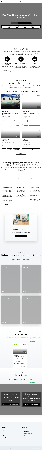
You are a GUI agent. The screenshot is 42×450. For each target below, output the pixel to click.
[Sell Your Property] (21, 59)
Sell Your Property (21, 63)
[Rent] (34, 59)
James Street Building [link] (27, 142)
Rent (34, 63)
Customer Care (35, 187)
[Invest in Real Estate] (7, 59)
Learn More (7, 204)
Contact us (24, 435)
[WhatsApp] (38, 448)
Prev (31, 341)
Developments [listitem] (5, 437)
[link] (10, 101)
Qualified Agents (7, 187)
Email (10, 120)
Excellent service (21, 187)
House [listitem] (4, 435)
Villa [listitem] (3, 430)
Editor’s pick (14, 95)
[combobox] (5, 27)
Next (34, 341)
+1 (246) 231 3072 (26, 431)
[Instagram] (34, 448)
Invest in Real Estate (7, 63)
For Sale (18, 95)
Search (36, 26)
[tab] (7, 91)
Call (4, 120)
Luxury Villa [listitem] (5, 432)
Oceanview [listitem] (5, 433)
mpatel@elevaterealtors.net (27, 433)
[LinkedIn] (36, 448)
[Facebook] (32, 448)
